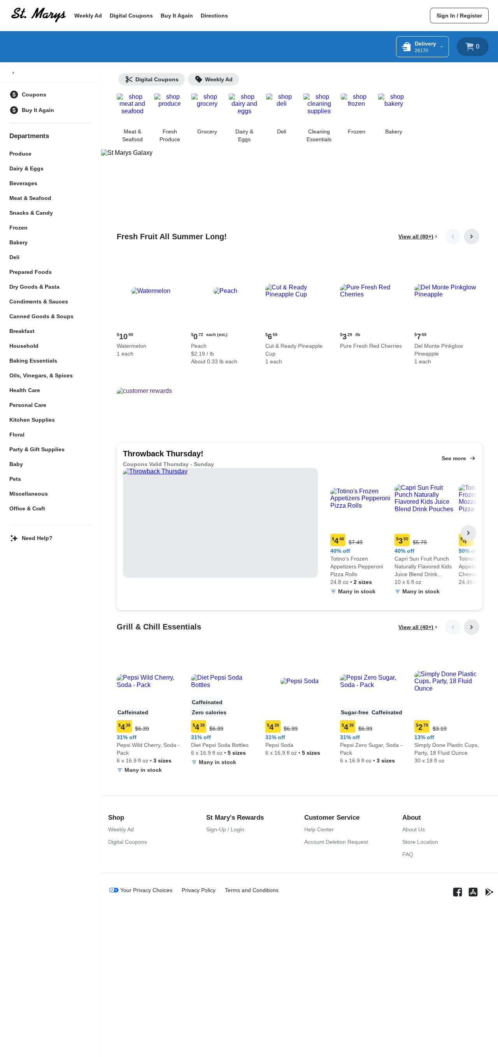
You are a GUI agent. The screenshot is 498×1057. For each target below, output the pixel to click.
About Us (413, 829)
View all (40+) (415, 627)
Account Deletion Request (336, 842)
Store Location (420, 842)
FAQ (407, 854)
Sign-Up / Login (225, 829)
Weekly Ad (88, 15)
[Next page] (471, 236)
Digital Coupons (131, 15)
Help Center (319, 829)
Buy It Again (177, 15)
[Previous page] (453, 236)
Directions (214, 15)
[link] (459, 15)
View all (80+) (415, 236)
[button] (151, 308)
